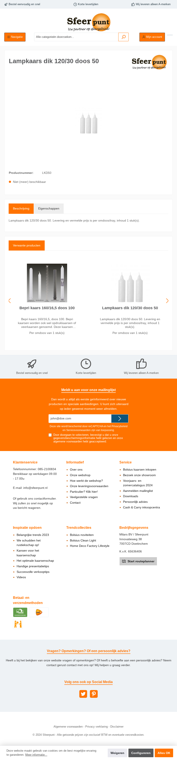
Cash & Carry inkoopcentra (141, 507)
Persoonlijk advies (135, 501)
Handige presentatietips (33, 566)
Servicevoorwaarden (78, 430)
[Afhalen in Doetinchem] (18, 623)
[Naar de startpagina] (88, 22)
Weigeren (117, 753)
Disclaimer (116, 726)
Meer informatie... (36, 754)
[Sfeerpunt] (149, 62)
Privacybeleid (120, 426)
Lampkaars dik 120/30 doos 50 (130, 308)
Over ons (76, 469)
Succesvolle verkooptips (33, 571)
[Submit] (119, 418)
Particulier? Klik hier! (84, 491)
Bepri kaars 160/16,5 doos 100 (47, 308)
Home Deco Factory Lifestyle (89, 545)
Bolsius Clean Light (83, 540)
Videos (21, 577)
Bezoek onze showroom (139, 475)
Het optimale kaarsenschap (35, 560)
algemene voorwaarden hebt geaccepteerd (79, 441)
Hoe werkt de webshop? (86, 480)
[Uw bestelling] (170, 35)
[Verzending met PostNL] (39, 612)
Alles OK (164, 753)
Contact (75, 502)
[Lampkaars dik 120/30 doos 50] (130, 283)
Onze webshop (80, 475)
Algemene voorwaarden (68, 726)
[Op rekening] (20, 612)
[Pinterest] (94, 694)
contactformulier (45, 498)
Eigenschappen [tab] (48, 208)
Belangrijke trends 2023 (33, 535)
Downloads (130, 496)
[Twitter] (83, 694)
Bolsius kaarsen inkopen (139, 469)
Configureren (141, 753)
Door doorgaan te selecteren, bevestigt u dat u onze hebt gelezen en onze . (88, 438)
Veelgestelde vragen (84, 497)
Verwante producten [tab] (26, 245)
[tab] (21, 208)
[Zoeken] (123, 37)
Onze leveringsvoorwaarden (89, 486)
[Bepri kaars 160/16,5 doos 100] (47, 283)
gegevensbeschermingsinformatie (74, 438)
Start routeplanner (140, 561)
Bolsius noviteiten (82, 535)
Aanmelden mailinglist (138, 490)
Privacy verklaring (96, 726)
